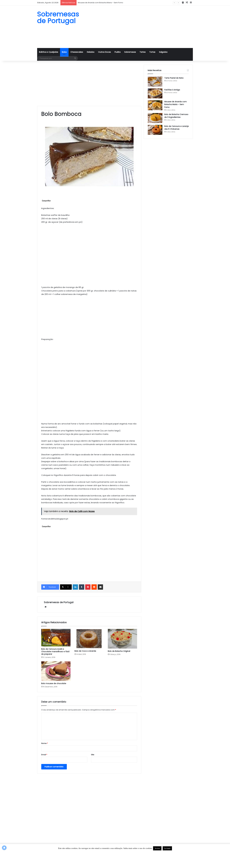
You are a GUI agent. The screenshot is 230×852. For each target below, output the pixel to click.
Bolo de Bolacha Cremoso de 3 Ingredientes (176, 115)
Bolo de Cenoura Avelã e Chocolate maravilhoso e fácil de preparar (55, 651)
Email (44, 754)
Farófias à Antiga (172, 89)
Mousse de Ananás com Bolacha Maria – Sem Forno (175, 104)
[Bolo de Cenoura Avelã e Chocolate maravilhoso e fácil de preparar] (56, 637)
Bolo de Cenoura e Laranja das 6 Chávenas (176, 127)
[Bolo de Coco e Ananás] (89, 638)
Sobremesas (130, 52)
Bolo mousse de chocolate (53, 683)
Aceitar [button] (157, 848)
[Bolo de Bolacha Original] (122, 639)
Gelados (90, 52)
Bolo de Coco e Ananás (85, 651)
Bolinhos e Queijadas (48, 52)
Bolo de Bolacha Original (119, 651)
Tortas (152, 52)
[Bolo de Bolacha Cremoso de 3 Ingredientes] (155, 118)
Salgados (163, 52)
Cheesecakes (76, 52)
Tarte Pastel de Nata (173, 78)
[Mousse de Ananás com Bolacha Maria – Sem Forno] (155, 105)
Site (92, 754)
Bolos (64, 52)
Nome (44, 743)
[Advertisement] (141, 26)
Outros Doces (104, 52)
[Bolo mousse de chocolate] (56, 671)
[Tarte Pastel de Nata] (155, 82)
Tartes (143, 52)
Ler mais (167, 848)
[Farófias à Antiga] (155, 93)
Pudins (118, 52)
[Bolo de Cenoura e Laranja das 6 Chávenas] (155, 130)
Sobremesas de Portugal (58, 602)
